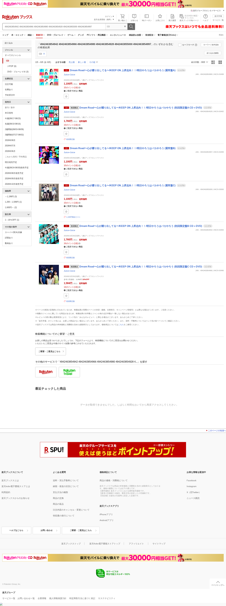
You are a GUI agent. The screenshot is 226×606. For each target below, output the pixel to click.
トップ (5, 35)
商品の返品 (58, 504)
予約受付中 (10, 95)
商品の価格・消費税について (114, 480)
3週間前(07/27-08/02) (14, 135)
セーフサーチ (188, 45)
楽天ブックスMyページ (189, 20)
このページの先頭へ (217, 430)
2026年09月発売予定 (14, 178)
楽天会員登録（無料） (103, 19)
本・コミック (17, 35)
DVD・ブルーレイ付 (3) (17, 72)
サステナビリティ (106, 598)
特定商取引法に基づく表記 (82, 598)
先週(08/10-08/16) (13, 124)
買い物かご (122, 20)
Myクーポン (147, 20)
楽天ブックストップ (71, 543)
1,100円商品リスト (73, 217)
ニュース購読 (193, 498)
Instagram (191, 486)
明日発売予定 (11, 162)
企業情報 (42, 598)
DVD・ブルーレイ (55, 35)
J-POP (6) (11, 66)
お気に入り (160, 20)
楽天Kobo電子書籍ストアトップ (104, 543)
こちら (121, 325)
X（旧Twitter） (194, 492)
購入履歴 (172, 20)
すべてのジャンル (13, 55)
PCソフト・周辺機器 (96, 35)
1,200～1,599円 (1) (13, 202)
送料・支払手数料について (66, 480)
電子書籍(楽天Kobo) (167, 35)
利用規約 (6, 492)
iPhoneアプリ (106, 514)
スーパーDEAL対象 (13, 232)
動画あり (9, 243)
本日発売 (9, 113)
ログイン (108, 16)
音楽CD (39, 35)
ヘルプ (205, 20)
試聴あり (9, 238)
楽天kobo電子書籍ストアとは (16, 486)
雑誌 (30, 35)
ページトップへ (217, 585)
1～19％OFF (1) (12, 220)
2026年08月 (10, 140)
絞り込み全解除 (213, 53)
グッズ (81, 35)
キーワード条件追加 (211, 45)
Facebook (191, 480)
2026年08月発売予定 (14, 173)
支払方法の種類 (60, 492)
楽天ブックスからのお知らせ (16, 498)
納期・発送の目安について (66, 486)
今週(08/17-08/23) (13, 118)
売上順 (72, 62)
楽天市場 (218, 16)
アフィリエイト (136, 543)
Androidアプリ (107, 520)
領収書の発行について (63, 515)
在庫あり (9, 89)
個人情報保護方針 (57, 598)
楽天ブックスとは (10, 480)
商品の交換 (58, 498)
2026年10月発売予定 (14, 184)
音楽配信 (149, 35)
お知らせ (134, 20)
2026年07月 (10, 145)
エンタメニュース (118, 35)
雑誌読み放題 (135, 35)
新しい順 (82, 62)
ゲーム (70, 35)
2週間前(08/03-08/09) (14, 129)
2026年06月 (10, 151)
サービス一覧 (218, 20)
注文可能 (9, 84)
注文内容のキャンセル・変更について (71, 510)
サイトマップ (159, 543)
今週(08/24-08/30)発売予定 (17, 167)
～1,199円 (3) (11, 196)
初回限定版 (70, 139)
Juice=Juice (69, 74)
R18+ (221, 35)
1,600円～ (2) (11, 207)
